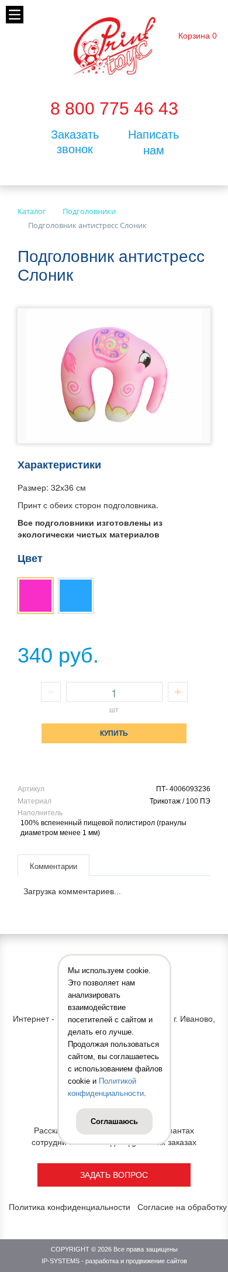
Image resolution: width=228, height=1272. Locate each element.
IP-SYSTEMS (61, 1260)
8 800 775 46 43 (114, 108)
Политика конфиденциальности (69, 1207)
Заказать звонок (75, 142)
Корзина (194, 35)
